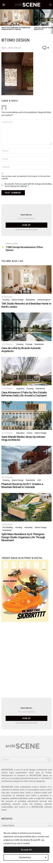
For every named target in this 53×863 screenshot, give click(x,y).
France (29, 433)
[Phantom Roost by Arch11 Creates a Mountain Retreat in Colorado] (26, 460)
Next (51, 21)
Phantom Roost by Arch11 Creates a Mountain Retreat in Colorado (22, 485)
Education (20, 433)
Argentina (20, 388)
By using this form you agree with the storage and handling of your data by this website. (28, 185)
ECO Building (8, 527)
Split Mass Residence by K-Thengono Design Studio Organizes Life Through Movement (23, 537)
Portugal (29, 344)
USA (39, 480)
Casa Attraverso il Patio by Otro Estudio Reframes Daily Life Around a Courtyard (24, 394)
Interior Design (18, 300)
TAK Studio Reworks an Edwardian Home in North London (15, 28)
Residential (30, 300)
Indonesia (28, 527)
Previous (1, 21)
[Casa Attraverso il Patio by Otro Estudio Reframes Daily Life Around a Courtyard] (26, 371)
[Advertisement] (26, 661)
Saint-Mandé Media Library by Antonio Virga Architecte (23, 438)
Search (49, 760)
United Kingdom (43, 300)
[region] (26, 845)
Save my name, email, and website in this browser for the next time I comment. (25, 177)
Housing (6, 300)
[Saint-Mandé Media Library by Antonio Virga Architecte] (26, 415)
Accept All (26, 850)
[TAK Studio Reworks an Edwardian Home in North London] (16, 17)
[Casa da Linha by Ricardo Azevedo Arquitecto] (26, 327)
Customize (25, 857)
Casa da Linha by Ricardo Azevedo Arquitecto (21, 349)
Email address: (26, 215)
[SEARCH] (50, 4)
